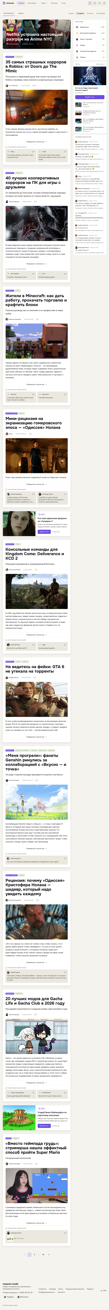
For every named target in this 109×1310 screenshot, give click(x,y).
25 (35, 85)
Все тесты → (100, 64)
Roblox (29, 132)
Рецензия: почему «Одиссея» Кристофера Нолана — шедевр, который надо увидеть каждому (35, 887)
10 (43, 1255)
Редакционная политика (75, 1289)
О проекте (43, 1289)
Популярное (9, 13)
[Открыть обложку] (37, 107)
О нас (63, 3)
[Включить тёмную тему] (100, 3)
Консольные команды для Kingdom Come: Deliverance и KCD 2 (35, 554)
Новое (21, 13)
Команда (52, 1289)
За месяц (90, 13)
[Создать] (90, 3)
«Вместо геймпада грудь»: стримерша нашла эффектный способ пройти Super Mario (36, 1148)
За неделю (80, 13)
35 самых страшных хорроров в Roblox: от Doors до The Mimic (36, 66)
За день (71, 13)
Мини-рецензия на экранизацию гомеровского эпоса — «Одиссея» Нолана (34, 423)
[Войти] (104, 3)
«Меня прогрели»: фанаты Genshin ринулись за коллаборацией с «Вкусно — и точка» (36, 762)
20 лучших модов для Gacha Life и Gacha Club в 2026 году (35, 1001)
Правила (90, 1289)
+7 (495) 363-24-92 (25, 1293)
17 (38, 319)
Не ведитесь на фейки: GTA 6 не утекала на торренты (35, 669)
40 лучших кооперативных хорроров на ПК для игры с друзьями (33, 182)
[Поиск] (95, 3)
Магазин (54, 3)
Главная (21, 3)
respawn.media (10, 1283)
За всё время (100, 13)
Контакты (61, 1292)
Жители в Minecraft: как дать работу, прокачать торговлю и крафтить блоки (36, 300)
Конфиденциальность (47, 1292)
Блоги (60, 1289)
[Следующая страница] (49, 1254)
